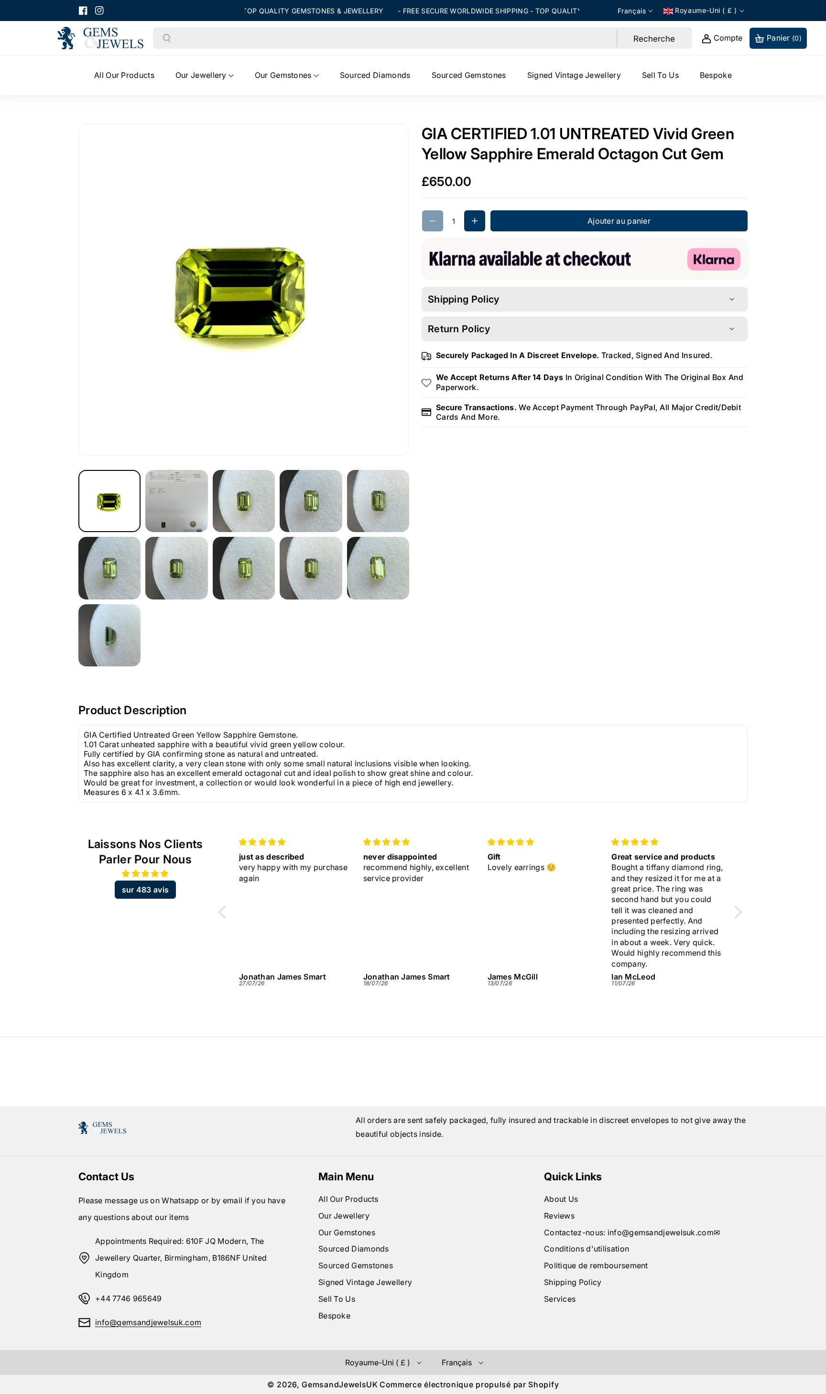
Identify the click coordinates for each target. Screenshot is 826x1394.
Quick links (573, 1176)
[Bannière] (584, 258)
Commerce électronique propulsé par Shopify (469, 1384)
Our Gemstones (346, 1232)
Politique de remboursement (596, 1265)
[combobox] (394, 38)
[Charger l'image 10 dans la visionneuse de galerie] (378, 568)
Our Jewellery (344, 1215)
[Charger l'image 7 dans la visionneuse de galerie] (176, 568)
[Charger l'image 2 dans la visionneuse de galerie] (176, 501)
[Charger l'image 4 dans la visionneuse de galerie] (311, 501)
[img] (145, 874)
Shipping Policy (573, 1282)
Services (560, 1299)
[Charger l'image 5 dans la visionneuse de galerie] (378, 501)
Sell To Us (336, 1299)
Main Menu (346, 1176)
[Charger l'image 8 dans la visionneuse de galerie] (244, 568)
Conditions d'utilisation (586, 1248)
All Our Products (348, 1199)
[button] (204, 75)
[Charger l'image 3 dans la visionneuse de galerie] (244, 501)
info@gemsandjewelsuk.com (148, 1322)
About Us (561, 1199)
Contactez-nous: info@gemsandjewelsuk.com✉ (632, 1232)
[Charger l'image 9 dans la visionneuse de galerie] (311, 568)
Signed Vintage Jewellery (365, 1282)
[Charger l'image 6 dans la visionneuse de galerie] (109, 568)
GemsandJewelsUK (340, 1384)
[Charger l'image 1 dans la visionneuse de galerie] (109, 501)
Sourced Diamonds (353, 1248)
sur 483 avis (145, 889)
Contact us (106, 1176)
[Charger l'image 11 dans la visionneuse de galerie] (109, 635)
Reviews (559, 1215)
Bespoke (334, 1315)
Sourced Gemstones (355, 1265)
